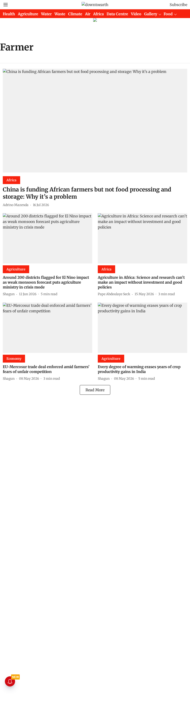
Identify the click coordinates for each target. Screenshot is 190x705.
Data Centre (117, 14)
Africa (98, 14)
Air (87, 14)
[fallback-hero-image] (95, 120)
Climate (75, 14)
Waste (59, 14)
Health (9, 14)
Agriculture (28, 14)
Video (136, 14)
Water (46, 14)
